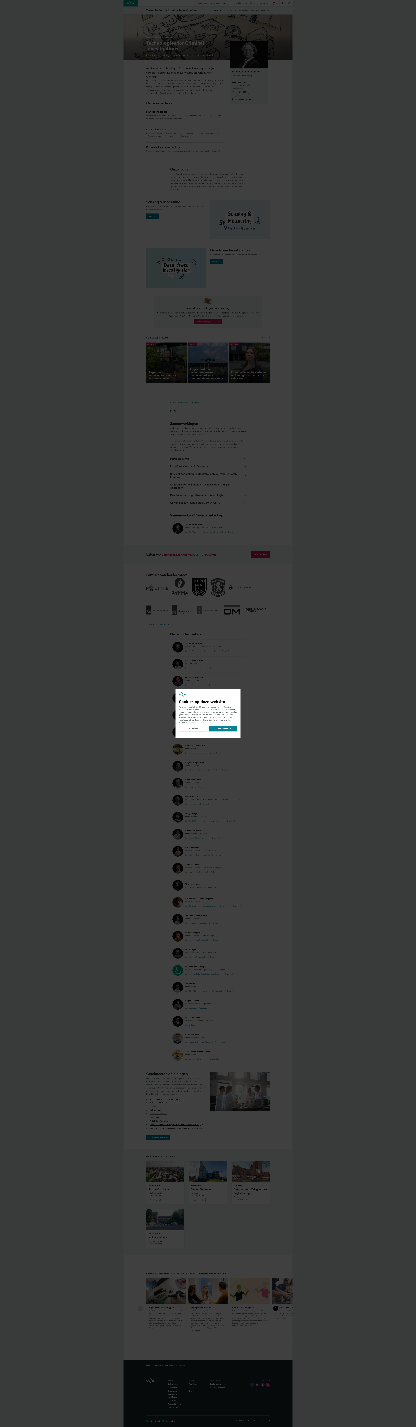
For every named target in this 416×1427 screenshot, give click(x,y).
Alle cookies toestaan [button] (222, 729)
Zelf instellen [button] (193, 729)
